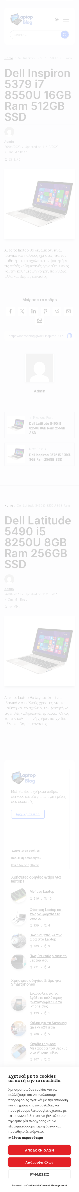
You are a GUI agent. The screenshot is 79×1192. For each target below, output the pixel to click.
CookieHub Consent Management (46, 1185)
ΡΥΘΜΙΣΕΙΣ (39, 1174)
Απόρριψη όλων (39, 1162)
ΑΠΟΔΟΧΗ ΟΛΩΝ (39, 1150)
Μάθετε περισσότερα (25, 1137)
